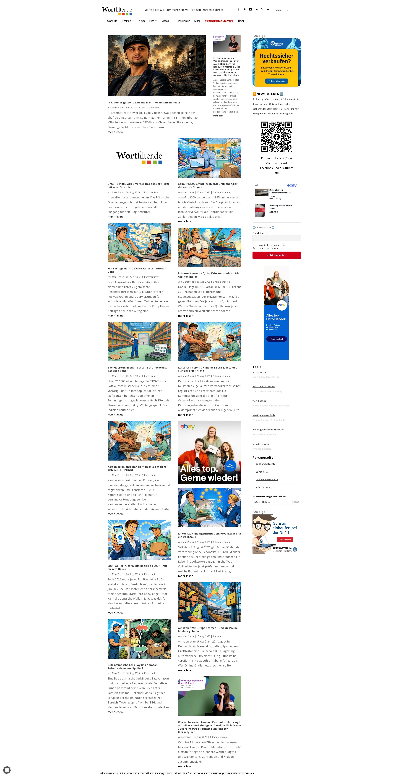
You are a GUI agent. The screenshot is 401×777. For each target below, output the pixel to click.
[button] (7, 770)
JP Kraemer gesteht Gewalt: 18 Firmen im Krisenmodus (144, 102)
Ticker (241, 21)
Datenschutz (233, 773)
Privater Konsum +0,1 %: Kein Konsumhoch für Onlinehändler (208, 275)
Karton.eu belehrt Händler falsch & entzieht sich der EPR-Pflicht (137, 468)
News (142, 21)
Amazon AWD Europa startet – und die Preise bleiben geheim (208, 629)
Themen (126, 21)
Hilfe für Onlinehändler (128, 773)
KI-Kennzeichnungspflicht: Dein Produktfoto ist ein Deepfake (209, 535)
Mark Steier (118, 107)
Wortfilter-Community (153, 773)
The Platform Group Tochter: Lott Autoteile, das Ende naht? (137, 369)
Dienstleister (183, 21)
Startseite (112, 21)
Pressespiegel (217, 773)
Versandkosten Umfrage (219, 21)
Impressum (248, 773)
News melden (174, 773)
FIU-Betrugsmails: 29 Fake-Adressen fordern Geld (137, 270)
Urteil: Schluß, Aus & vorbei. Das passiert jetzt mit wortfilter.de (138, 185)
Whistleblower (107, 773)
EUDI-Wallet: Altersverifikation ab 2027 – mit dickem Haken (137, 567)
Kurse (197, 21)
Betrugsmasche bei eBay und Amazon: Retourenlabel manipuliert (133, 666)
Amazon (186, 736)
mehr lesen (115, 132)
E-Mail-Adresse (260, 233)
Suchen (295, 501)
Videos (165, 21)
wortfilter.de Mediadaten (195, 773)
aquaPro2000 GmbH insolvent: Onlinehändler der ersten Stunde (208, 185)
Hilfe (151, 21)
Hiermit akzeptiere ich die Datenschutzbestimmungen (269, 247)
